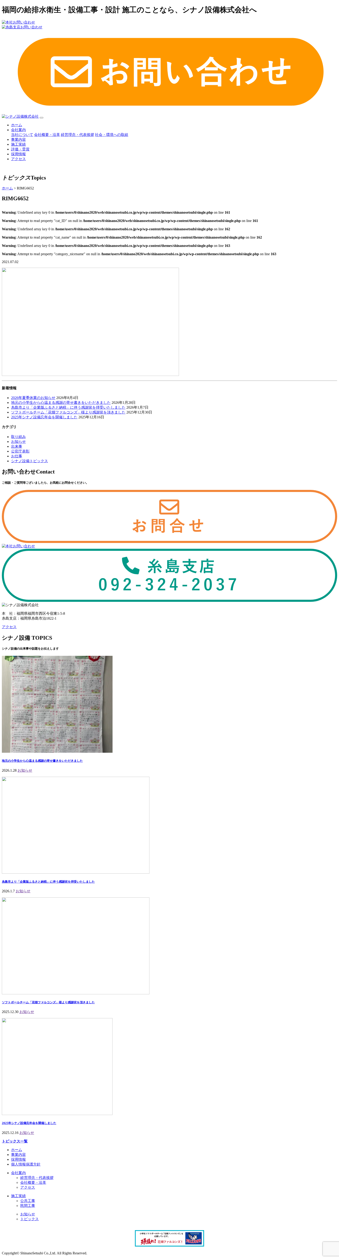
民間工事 (27, 1206)
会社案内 (18, 130)
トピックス (29, 1219)
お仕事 (16, 456)
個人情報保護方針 (26, 1164)
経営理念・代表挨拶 (77, 135)
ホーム (16, 125)
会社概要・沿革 (47, 135)
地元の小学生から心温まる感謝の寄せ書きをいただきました (61, 403)
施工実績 (18, 144)
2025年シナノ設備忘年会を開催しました (44, 417)
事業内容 (18, 139)
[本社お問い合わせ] (18, 546)
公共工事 (27, 1201)
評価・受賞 (20, 149)
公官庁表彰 (20, 451)
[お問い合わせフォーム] (169, 542)
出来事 (16, 446)
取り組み (18, 437)
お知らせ (18, 442)
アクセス (18, 159)
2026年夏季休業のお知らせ (33, 398)
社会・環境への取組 (111, 135)
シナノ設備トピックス (29, 461)
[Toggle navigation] (41, 117)
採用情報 (18, 154)
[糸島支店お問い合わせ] (169, 601)
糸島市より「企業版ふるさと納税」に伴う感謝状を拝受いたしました (68, 407)
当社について (22, 135)
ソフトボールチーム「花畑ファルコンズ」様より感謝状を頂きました (68, 412)
